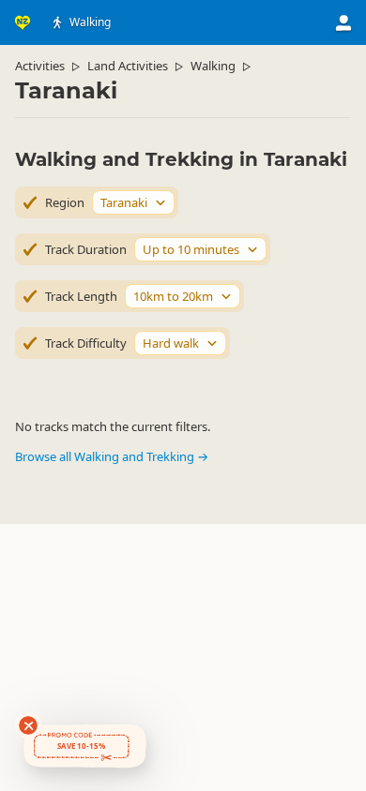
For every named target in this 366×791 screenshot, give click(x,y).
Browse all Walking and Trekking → (111, 456)
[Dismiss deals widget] (28, 725)
